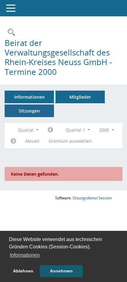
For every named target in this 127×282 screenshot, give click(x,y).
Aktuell (32, 141)
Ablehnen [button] (23, 270)
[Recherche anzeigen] (10, 32)
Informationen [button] (25, 255)
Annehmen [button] (61, 270)
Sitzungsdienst (92, 198)
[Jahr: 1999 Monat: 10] (50, 130)
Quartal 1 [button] (76, 130)
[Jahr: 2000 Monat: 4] (13, 141)
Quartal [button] (26, 130)
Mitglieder (80, 97)
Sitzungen (29, 111)
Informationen (29, 97)
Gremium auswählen (70, 141)
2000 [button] (104, 130)
